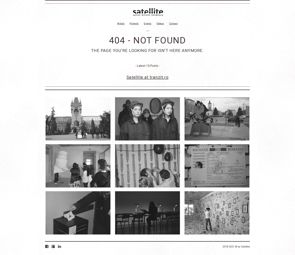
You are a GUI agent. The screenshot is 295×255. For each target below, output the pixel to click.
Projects (134, 23)
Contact (173, 23)
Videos (160, 23)
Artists (120, 23)
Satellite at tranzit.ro (147, 77)
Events (147, 23)
